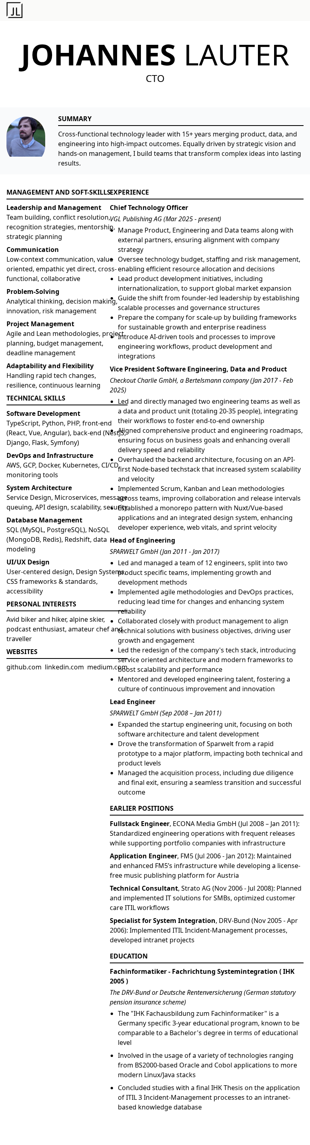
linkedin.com (64, 667)
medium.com (107, 667)
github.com (24, 667)
